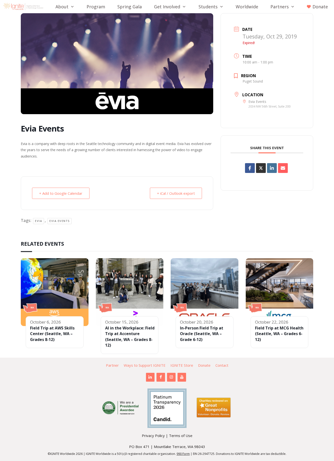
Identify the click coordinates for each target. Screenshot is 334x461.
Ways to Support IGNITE (145, 365)
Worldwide (247, 7)
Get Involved (167, 7)
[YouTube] (182, 377)
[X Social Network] (261, 168)
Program (96, 7)
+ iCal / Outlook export (176, 193)
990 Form (183, 454)
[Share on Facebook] (250, 168)
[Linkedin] (272, 168)
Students (208, 7)
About (62, 7)
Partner (112, 365)
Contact (221, 365)
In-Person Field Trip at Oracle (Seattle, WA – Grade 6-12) (201, 333)
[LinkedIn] (150, 377)
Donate (204, 365)
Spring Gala (129, 7)
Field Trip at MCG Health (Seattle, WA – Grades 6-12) (279, 333)
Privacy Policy (153, 435)
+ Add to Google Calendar (60, 193)
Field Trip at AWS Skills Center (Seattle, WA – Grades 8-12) (52, 333)
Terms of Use (180, 435)
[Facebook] (160, 377)
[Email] (283, 168)
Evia (38, 221)
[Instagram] (171, 377)
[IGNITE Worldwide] (24, 6)
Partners (279, 7)
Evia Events (59, 221)
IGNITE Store (181, 365)
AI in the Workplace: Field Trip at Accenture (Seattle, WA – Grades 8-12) (130, 336)
